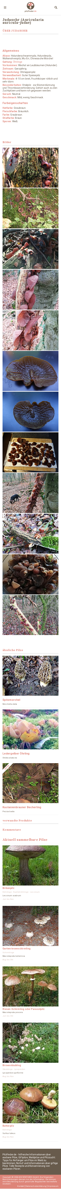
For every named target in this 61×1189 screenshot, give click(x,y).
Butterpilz (8, 1125)
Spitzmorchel (11, 699)
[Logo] (30, 7)
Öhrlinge (17, 61)
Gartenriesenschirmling (16, 948)
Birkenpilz (8, 888)
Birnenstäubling (12, 1065)
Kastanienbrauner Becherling (22, 807)
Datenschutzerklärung (36, 1186)
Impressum (53, 1186)
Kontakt (20, 1186)
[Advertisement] (30, 41)
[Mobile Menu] (5, 7)
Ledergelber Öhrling (16, 753)
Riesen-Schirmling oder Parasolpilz (24, 1009)
